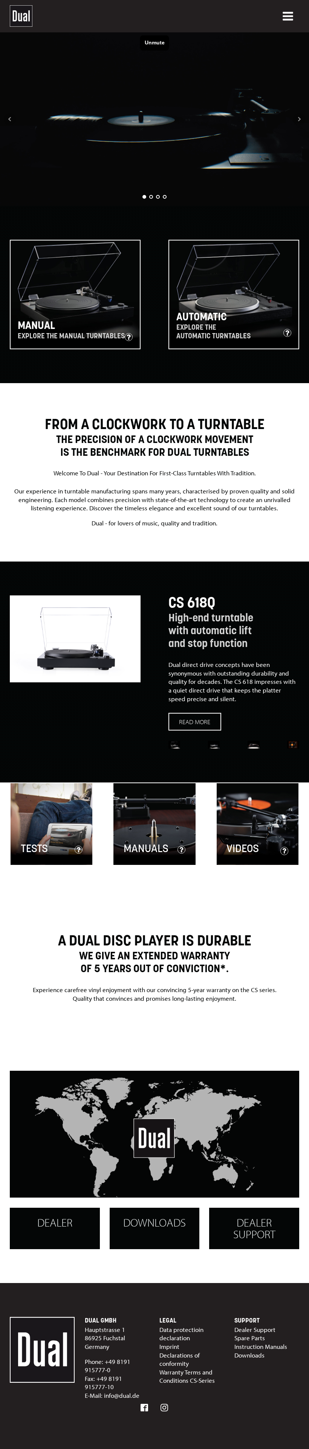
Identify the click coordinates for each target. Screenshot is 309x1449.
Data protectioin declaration (181, 1334)
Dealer (54, 1222)
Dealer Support (254, 1228)
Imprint (169, 1346)
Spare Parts (249, 1338)
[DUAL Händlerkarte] (154, 1134)
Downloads (154, 1222)
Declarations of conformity (179, 1359)
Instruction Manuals (260, 1346)
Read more (194, 722)
